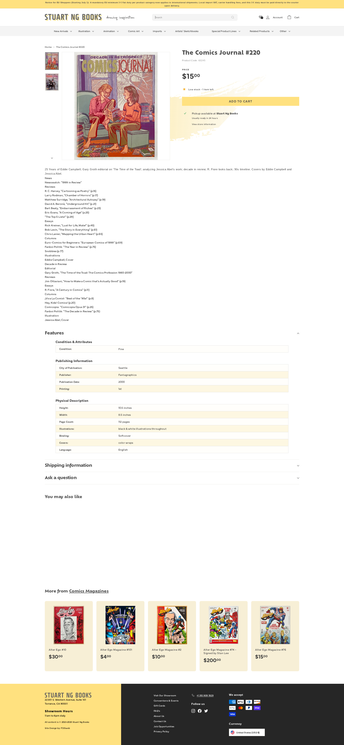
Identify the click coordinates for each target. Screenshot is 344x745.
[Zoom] (116, 106)
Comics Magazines (89, 591)
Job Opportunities (164, 726)
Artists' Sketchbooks (187, 31)
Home (48, 46)
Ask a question (61, 478)
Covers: (63, 442)
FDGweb (65, 728)
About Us (159, 715)
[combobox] (194, 17)
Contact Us (160, 721)
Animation (109, 31)
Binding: (64, 435)
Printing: (64, 388)
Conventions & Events (166, 700)
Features (54, 333)
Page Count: (66, 421)
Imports (157, 31)
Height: (63, 407)
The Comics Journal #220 (70, 46)
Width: (63, 414)
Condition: (65, 349)
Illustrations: (66, 428)
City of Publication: (70, 368)
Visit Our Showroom (165, 695)
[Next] (52, 157)
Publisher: (65, 375)
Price (185, 69)
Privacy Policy (161, 731)
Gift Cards (159, 705)
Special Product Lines (224, 31)
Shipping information (68, 466)
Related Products (260, 31)
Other (283, 31)
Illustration (84, 31)
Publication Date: (69, 382)
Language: (65, 449)
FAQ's (157, 710)
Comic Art (134, 31)
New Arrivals (61, 31)
